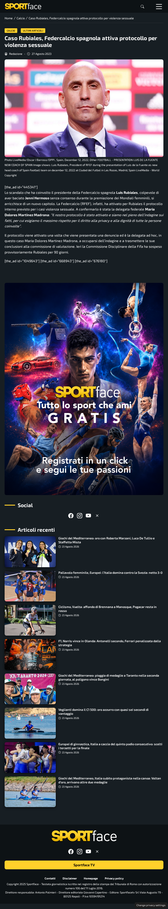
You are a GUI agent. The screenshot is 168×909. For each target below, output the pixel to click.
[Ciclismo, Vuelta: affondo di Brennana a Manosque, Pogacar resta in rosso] (30, 620)
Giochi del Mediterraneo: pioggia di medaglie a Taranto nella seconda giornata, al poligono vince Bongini (108, 677)
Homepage (91, 878)
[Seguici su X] (97, 515)
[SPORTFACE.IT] (23, 6)
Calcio (11, 30)
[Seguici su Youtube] (88, 515)
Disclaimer (70, 878)
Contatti (50, 878)
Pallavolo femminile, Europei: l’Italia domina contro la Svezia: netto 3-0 (110, 572)
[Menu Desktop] (159, 6)
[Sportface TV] (84, 389)
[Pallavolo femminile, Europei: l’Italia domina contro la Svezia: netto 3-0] (30, 586)
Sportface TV (84, 865)
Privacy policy (114, 878)
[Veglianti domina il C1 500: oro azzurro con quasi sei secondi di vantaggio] (30, 723)
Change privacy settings (150, 905)
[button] (142, 6)
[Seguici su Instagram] (79, 515)
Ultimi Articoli (33, 30)
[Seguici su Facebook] (71, 515)
